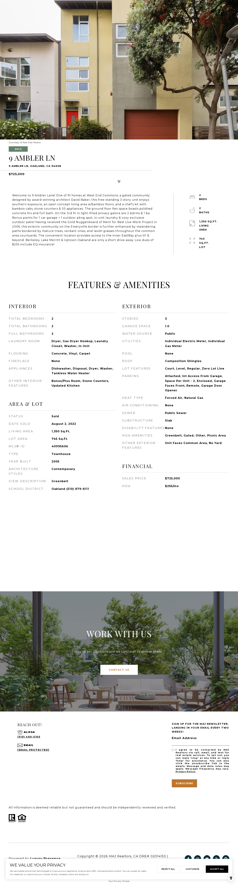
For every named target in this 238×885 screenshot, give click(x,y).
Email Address (184, 738)
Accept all (217, 869)
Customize (192, 869)
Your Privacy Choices (119, 881)
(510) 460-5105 (28, 736)
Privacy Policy (185, 771)
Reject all (168, 869)
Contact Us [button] (119, 669)
